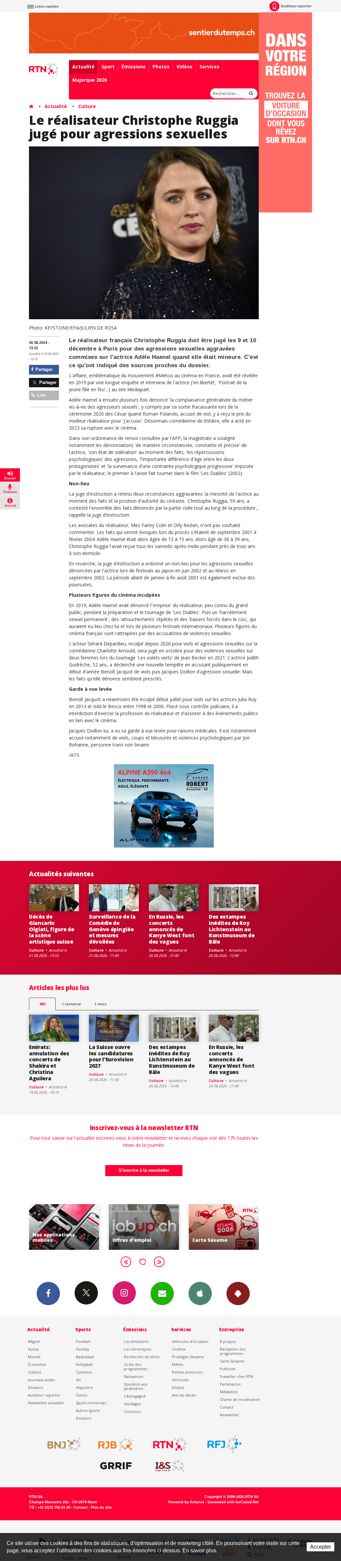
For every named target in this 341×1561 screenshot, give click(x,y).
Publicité (227, 1369)
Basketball (85, 1357)
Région (34, 1341)
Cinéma (178, 1349)
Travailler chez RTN (236, 1376)
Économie (37, 1364)
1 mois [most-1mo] (100, 1003)
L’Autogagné (135, 1396)
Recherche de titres (142, 1357)
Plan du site (101, 1507)
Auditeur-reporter (296, 6)
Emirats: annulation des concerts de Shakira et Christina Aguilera (49, 1062)
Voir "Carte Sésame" (181, 1227)
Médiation (229, 1392)
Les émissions (136, 1341)
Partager (43, 369)
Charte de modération (240, 1399)
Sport (108, 66)
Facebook (48, 1293)
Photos (161, 66)
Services (209, 66)
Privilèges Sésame (188, 1357)
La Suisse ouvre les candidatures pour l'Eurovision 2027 (111, 1056)
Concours (132, 1411)
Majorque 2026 (89, 80)
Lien (41, 395)
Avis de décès (184, 1395)
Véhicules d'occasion (190, 1341)
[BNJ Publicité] (62, 1444)
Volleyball (84, 1364)
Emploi (178, 1387)
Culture (87, 106)
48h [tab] (42, 1003)
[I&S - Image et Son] (170, 1466)
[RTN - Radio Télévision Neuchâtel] (170, 1444)
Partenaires (230, 1384)
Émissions (134, 66)
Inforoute (180, 1380)
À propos (228, 1341)
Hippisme (84, 1387)
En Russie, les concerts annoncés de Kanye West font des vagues (171, 929)
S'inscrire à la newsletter (144, 1170)
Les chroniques (137, 1349)
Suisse (33, 1349)
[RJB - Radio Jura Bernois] (116, 1444)
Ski (78, 1380)
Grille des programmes (135, 1366)
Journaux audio (41, 1380)
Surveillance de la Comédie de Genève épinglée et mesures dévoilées (112, 929)
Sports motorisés (91, 1403)
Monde (34, 1357)
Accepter (320, 1547)
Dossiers (35, 1387)
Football (83, 1341)
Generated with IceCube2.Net (233, 1502)
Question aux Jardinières (136, 1386)
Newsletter (229, 1415)
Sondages (132, 1404)
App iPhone (200, 1293)
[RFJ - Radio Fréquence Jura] (224, 1444)
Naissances (133, 1376)
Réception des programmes (232, 1351)
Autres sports (88, 1410)
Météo (177, 1364)
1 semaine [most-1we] (71, 1003)
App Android (238, 1293)
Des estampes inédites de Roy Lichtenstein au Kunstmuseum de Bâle (232, 929)
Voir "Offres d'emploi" (101, 1227)
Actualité (83, 66)
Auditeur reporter (44, 1395)
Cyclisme (84, 1372)
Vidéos (184, 66)
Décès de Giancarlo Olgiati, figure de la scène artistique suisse (51, 929)
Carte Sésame (232, 1361)
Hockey (82, 1349)
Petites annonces (187, 1372)
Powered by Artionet (186, 1502)
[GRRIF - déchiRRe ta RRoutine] (116, 1466)
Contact (226, 1407)
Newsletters (162, 1293)
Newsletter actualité (46, 1403)
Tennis (81, 1395)
